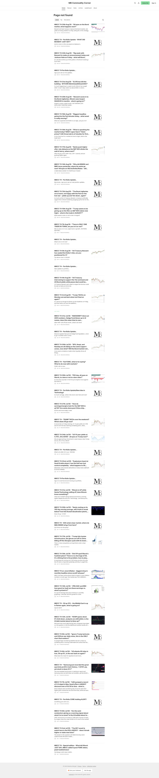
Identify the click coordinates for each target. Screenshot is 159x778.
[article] (79, 30)
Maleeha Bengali (65, 32)
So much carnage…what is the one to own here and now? (70, 395)
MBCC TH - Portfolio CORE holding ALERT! (70, 699)
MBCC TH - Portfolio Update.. (65, 180)
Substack (71, 774)
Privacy (79, 766)
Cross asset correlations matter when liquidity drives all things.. (70, 352)
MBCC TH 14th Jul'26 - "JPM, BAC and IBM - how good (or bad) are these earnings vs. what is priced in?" (70, 588)
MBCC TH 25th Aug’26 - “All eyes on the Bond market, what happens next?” (71, 26)
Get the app (87, 770)
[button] (63, 8)
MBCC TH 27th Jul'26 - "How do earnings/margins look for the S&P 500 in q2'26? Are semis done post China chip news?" (70, 406)
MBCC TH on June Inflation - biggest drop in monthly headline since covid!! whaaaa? (71, 572)
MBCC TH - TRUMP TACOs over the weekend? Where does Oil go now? (71, 421)
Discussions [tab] (67, 20)
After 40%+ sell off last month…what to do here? (68, 322)
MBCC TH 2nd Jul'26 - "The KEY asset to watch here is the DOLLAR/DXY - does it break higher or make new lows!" (71, 730)
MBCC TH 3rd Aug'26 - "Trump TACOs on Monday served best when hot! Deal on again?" (70, 297)
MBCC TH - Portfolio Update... (65, 266)
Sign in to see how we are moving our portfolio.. (68, 481)
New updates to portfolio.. (61, 268)
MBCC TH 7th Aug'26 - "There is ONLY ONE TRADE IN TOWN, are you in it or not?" (70, 225)
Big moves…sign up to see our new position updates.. (69, 182)
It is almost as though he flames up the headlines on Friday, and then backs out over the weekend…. (71, 302)
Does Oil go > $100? (60, 514)
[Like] (55, 220)
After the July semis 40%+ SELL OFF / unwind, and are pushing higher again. (69, 154)
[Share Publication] (138, 3)
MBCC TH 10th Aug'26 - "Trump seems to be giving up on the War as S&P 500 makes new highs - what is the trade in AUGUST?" (71, 211)
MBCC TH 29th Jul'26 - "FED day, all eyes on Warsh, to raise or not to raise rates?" (71, 376)
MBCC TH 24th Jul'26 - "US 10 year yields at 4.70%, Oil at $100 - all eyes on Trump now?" (71, 436)
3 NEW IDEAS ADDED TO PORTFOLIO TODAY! (67, 171)
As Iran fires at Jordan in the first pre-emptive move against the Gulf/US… (71, 380)
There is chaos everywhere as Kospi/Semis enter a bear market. (70, 543)
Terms (84, 766)
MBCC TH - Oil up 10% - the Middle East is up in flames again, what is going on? (71, 604)
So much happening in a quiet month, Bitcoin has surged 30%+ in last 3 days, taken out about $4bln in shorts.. (70, 87)
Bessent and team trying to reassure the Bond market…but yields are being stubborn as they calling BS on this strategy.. (71, 29)
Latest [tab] (57, 20)
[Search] (135, 3)
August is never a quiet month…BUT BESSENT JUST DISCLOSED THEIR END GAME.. (68, 104)
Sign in (154, 3)
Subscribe (145, 3)
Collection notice (91, 766)
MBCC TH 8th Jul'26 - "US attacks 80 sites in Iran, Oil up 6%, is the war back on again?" (71, 652)
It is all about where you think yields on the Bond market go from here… (71, 60)
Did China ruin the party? (61, 527)
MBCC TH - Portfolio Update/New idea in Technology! (69, 391)
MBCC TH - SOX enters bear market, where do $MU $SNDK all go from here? (71, 524)
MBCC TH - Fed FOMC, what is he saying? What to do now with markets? (70, 363)
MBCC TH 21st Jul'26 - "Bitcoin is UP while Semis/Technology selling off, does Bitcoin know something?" (70, 492)
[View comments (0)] (67, 35)
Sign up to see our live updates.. (63, 72)
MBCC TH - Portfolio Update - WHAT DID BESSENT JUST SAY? (69, 41)
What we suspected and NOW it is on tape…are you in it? (70, 120)
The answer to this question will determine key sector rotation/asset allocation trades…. (69, 735)
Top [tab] (61, 20)
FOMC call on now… (60, 366)
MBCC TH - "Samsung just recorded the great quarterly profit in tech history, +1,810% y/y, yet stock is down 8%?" (71, 667)
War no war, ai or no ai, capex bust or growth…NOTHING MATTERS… (70, 229)
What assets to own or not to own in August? (67, 215)
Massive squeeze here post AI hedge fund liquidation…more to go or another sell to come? (71, 334)
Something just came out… (62, 701)
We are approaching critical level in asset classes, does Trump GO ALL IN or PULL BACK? (71, 439)
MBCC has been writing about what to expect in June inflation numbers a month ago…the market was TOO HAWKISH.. (71, 576)
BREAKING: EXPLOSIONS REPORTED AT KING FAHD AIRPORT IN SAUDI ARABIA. (71, 468)
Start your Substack (75, 770)
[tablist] (62, 19)
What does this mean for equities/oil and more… (68, 656)
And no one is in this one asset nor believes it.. (67, 44)
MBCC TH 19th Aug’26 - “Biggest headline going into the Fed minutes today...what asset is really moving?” (71, 116)
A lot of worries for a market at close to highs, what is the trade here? (70, 137)
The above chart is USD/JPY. (62, 257)
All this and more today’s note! (63, 410)
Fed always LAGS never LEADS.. (63, 752)
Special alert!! (58, 608)
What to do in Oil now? (60, 242)
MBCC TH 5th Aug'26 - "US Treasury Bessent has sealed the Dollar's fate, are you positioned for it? (71, 253)
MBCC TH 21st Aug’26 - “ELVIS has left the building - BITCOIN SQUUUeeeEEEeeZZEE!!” (71, 83)
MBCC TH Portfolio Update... (65, 70)
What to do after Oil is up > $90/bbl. (64, 452)
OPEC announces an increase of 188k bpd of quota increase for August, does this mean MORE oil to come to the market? (71, 718)
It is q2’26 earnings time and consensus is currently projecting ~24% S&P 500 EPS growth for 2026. (69, 593)
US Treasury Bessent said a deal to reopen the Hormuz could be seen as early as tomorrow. (71, 285)
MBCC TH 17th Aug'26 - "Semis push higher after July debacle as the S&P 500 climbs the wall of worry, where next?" (71, 149)
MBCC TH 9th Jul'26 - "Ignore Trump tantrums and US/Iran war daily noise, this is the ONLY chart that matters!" (71, 636)
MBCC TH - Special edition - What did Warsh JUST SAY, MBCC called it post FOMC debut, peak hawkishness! (71, 748)
